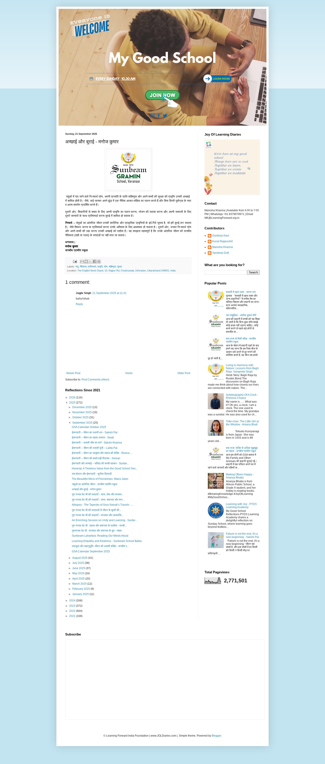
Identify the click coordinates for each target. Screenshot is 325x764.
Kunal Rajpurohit (222, 241)
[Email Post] (75, 261)
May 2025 (78, 573)
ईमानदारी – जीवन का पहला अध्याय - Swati (93, 437)
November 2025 (82, 412)
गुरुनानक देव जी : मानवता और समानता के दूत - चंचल (97, 530)
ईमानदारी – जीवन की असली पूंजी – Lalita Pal (94, 447)
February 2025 (81, 588)
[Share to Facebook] (94, 261)
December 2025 (82, 407)
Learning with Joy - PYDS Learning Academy (241, 506)
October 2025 (80, 417)
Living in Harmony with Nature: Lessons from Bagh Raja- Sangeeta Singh (242, 368)
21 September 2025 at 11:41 (109, 293)
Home (129, 373)
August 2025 (80, 557)
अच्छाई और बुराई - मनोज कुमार (86, 489)
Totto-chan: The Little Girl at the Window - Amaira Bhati (242, 423)
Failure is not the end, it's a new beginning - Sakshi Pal (242, 535)
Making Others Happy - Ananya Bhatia (240, 476)
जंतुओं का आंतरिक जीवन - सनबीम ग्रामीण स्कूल (94, 484)
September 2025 (82, 422)
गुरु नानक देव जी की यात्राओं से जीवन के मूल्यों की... (96, 510)
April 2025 (78, 578)
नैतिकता (83, 266)
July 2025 (78, 562)
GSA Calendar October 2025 (89, 427)
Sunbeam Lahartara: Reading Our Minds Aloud (100, 535)
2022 (72, 610)
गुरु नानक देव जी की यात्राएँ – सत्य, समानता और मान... (98, 499)
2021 (72, 616)
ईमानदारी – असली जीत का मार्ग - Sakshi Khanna (97, 442)
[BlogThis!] (86, 261)
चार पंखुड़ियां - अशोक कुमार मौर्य (241, 315)
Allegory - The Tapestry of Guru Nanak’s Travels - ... (102, 504)
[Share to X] (90, 261)
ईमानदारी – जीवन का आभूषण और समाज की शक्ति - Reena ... (102, 453)
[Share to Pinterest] (99, 261)
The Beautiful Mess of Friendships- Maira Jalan (100, 478)
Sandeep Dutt (220, 252)
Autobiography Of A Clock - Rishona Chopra (242, 396)
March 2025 (79, 583)
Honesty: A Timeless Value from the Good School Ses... (105, 468)
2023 (72, 605)
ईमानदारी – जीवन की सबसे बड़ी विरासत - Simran (96, 458)
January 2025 (81, 594)
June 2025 (79, 568)
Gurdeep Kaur (220, 235)
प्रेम (105, 266)
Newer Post (73, 373)
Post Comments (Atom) (95, 379)
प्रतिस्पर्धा (92, 266)
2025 (72, 402)
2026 (72, 397)
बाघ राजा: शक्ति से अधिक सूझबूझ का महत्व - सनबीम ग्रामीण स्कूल (242, 449)
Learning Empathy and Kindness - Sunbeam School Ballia (107, 541)
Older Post (184, 373)
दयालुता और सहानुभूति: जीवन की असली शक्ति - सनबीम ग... (100, 546)
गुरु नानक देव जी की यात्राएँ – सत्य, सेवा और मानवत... (98, 494)
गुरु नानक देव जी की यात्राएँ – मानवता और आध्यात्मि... (97, 515)
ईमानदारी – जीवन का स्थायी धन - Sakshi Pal (94, 432)
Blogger (216, 735)
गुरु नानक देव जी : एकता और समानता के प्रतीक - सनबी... (99, 525)
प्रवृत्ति (100, 266)
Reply (79, 304)
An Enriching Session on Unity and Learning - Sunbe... (104, 520)
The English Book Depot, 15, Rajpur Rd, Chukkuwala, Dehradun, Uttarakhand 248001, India (126, 270)
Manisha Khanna (222, 247)
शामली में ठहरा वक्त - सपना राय (241, 292)
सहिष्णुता (112, 266)
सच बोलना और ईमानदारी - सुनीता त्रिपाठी (92, 473)
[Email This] (82, 261)
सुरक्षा (119, 266)
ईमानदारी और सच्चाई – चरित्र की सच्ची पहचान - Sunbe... (100, 463)
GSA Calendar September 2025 (91, 551)
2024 (72, 600)
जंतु (76, 266)
